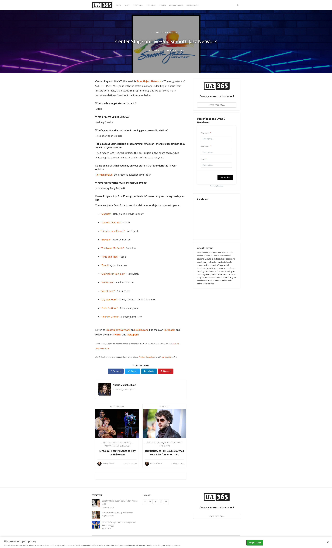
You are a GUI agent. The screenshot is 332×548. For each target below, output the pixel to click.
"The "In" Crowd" (110, 316)
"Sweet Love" (108, 290)
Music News (170, 442)
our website (166, 357)
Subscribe (225, 177)
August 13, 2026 (108, 516)
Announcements (176, 5)
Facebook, (169, 329)
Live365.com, (141, 329)
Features (162, 5)
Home (118, 5)
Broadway (125, 442)
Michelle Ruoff (128, 384)
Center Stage (161, 32)
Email (203, 159)
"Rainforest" (107, 282)
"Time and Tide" (109, 256)
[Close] (328, 542)
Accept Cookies (255, 542)
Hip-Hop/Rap (164, 446)
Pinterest (167, 371)
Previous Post (117, 406)
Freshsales (220, 186)
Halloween (113, 442)
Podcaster (151, 5)
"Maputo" (106, 213)
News (127, 5)
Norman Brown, (104, 174)
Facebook (117, 371)
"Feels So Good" (109, 308)
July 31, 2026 (106, 528)
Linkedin (150, 371)
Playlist (126, 446)
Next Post (164, 406)
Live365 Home (192, 5)
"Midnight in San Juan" (113, 273)
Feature (173, 32)
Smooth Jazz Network (149, 81)
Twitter (117, 334)
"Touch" (105, 265)
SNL (161, 442)
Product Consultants (147, 357)
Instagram (132, 334)
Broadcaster (138, 5)
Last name (205, 146)
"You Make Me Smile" (112, 248)
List (105, 442)
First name (205, 133)
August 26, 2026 (108, 507)
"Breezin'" (106, 239)
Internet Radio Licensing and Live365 (117, 512)
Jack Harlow (152, 442)
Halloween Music (112, 446)
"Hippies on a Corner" (113, 231)
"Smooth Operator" (111, 222)
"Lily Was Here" (109, 299)
